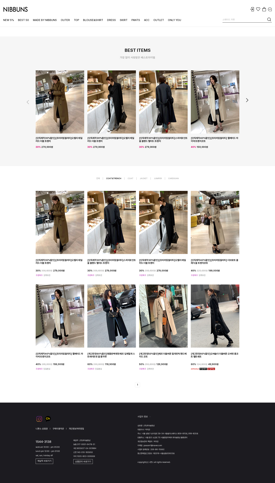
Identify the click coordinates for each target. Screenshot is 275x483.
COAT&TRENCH (113, 178)
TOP (76, 20)
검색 (269, 20)
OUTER (65, 20)
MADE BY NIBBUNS (45, 20)
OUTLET (158, 20)
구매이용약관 (58, 428)
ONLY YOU (174, 20)
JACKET (144, 178)
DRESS (111, 20)
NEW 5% (8, 20)
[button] (247, 100)
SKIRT (123, 20)
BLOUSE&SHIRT (93, 20)
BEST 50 (23, 20)
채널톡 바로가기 (44, 461)
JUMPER (158, 178)
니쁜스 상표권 (42, 428)
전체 (98, 178)
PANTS (135, 20)
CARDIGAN (173, 178)
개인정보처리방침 (76, 428)
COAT (130, 178)
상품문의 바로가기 (83, 461)
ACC (146, 20)
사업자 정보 (143, 416)
